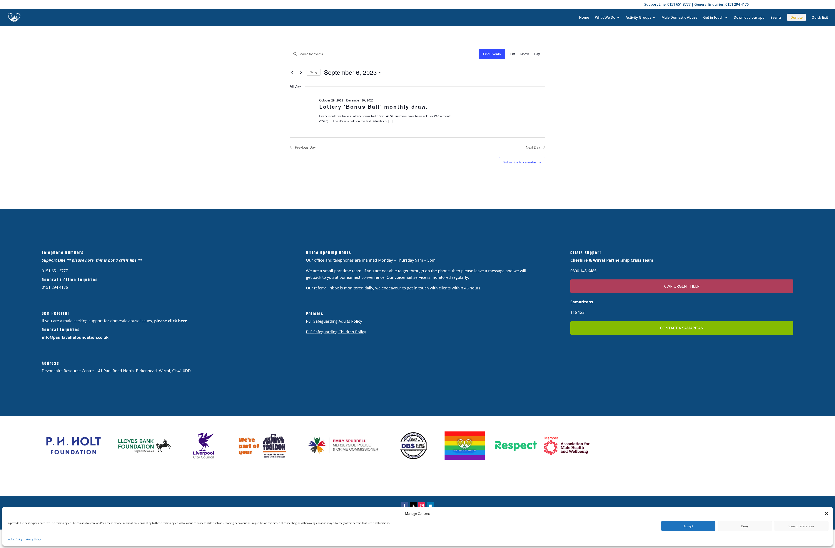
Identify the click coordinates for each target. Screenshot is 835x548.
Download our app (749, 18)
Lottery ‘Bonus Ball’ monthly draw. (373, 106)
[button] (826, 513)
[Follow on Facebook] (404, 505)
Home (584, 18)
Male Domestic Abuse (679, 18)
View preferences (801, 526)
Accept (688, 526)
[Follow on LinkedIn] (430, 505)
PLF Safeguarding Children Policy (336, 331)
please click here (170, 320)
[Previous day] (292, 72)
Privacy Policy (33, 539)
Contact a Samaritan (682, 327)
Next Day (533, 147)
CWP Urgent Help (682, 286)
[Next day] (300, 72)
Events (776, 18)
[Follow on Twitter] (413, 505)
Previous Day (305, 147)
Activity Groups (638, 18)
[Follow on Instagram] (421, 505)
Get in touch (713, 18)
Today (313, 72)
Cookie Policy (14, 539)
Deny (745, 526)
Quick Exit (820, 18)
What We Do (605, 18)
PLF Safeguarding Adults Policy (334, 321)
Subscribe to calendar (519, 162)
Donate (796, 17)
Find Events (492, 54)
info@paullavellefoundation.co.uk (75, 337)
